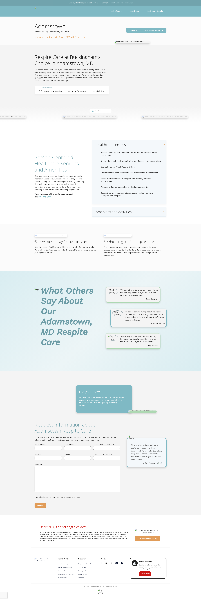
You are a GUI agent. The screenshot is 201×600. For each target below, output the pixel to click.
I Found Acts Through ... (103, 454)
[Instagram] (122, 563)
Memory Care (62, 571)
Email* (38, 454)
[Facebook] (102, 563)
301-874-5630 (75, 37)
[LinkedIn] (106, 563)
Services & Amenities (52, 91)
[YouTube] (116, 563)
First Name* (40, 444)
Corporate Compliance (86, 564)
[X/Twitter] (112, 563)
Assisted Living (63, 564)
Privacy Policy (83, 571)
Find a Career (145, 573)
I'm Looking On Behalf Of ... (105, 444)
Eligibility (100, 91)
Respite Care (62, 577)
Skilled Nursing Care (65, 567)
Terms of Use (82, 574)
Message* (39, 464)
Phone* (68, 454)
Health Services (116, 11)
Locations (134, 11)
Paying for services (79, 91)
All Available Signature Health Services (145, 30)
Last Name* (69, 444)
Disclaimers (82, 567)
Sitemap (81, 577)
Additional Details (155, 11)
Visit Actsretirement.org (147, 539)
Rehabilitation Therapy (66, 574)
